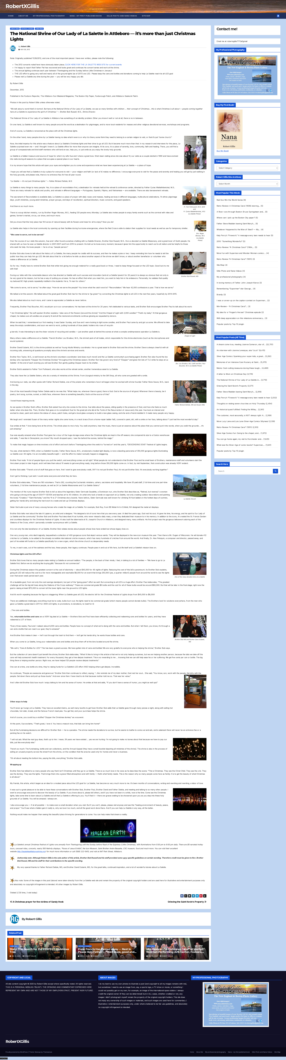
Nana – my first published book (86, 16)
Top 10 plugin (238, 324)
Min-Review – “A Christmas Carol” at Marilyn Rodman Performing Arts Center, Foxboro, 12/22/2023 (174, 952)
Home (10, 16)
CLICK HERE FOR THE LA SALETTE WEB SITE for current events (93, 64)
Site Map (146, 16)
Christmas (39, 28)
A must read (15, 28)
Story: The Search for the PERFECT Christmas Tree (39, 951)
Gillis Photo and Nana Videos (122, 16)
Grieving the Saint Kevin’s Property (186, 901)
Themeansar (47, 1052)
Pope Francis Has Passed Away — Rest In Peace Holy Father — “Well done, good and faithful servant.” (106, 952)
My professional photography (49, 16)
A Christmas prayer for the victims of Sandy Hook (38, 901)
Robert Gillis (25, 46)
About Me (23, 16)
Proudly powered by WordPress (17, 1052)
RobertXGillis (22, 6)
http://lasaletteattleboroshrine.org (31, 851)
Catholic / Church (27, 28)
